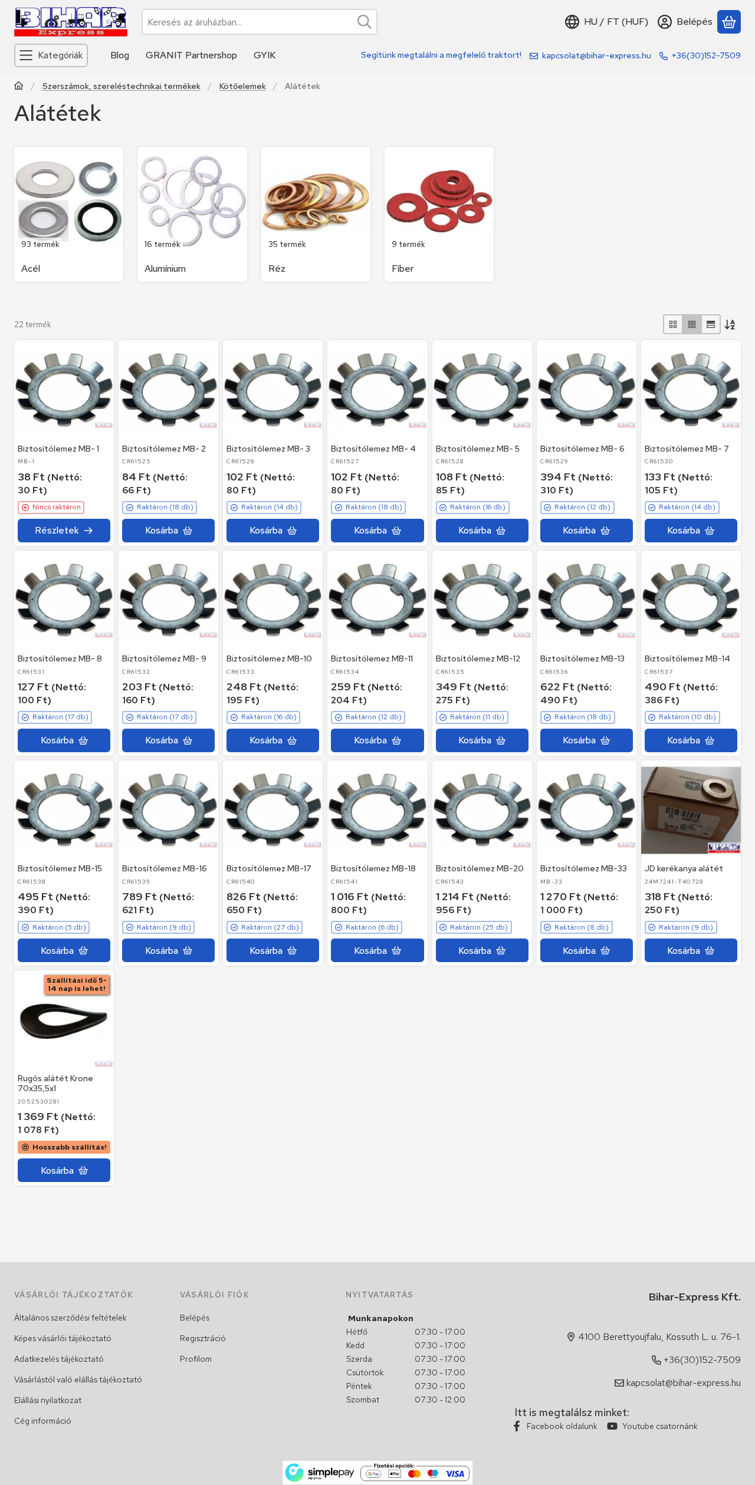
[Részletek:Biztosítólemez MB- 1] (64, 390)
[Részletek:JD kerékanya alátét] (691, 810)
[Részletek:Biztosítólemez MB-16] (168, 810)
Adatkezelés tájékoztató (59, 1359)
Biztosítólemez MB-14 (687, 658)
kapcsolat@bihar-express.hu (596, 55)
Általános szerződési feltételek (70, 1317)
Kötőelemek (242, 86)
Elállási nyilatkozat (47, 1400)
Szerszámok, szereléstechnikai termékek (121, 86)
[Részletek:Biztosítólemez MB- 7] (691, 390)
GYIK (264, 55)
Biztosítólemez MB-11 (372, 658)
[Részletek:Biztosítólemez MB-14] (691, 600)
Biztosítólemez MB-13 (582, 658)
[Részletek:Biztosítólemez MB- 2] (168, 390)
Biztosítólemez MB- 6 (582, 448)
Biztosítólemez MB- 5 (478, 448)
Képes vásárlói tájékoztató (62, 1338)
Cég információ (42, 1420)
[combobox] (260, 22)
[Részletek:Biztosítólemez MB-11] (377, 600)
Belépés (194, 1317)
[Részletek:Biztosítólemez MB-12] (482, 600)
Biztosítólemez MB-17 (268, 868)
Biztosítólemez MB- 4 (373, 448)
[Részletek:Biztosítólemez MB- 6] (586, 390)
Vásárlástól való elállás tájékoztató (78, 1379)
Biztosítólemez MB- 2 (164, 448)
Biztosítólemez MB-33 (583, 868)
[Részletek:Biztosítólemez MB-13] (586, 600)
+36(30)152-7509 (706, 55)
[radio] (673, 324)
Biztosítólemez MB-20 (480, 868)
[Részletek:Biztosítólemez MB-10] (273, 600)
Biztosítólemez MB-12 (478, 658)
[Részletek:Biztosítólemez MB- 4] (377, 390)
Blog (119, 55)
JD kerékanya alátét (684, 868)
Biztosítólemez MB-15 (60, 868)
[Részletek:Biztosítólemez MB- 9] (168, 600)
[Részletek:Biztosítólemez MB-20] (482, 810)
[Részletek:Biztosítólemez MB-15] (64, 810)
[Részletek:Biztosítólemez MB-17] (273, 810)
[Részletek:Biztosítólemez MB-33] (586, 810)
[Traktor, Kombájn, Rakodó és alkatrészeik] (19, 87)
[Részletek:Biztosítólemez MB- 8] (64, 600)
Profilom (196, 1359)
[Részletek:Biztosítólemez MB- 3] (273, 390)
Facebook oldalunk (562, 1426)
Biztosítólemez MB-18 (373, 868)
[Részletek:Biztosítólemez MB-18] (377, 810)
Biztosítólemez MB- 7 (687, 448)
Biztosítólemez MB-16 (164, 868)
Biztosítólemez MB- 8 (60, 658)
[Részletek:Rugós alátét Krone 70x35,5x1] (64, 1020)
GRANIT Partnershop (191, 55)
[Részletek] (64, 530)
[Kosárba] (168, 530)
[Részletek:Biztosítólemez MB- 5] (482, 390)
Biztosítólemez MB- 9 (164, 658)
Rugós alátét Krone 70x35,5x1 (55, 1083)
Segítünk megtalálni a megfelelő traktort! (441, 55)
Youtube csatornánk (660, 1426)
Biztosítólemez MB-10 (269, 658)
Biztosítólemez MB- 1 (58, 448)
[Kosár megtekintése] (729, 22)
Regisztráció (203, 1338)
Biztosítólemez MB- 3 (268, 448)
